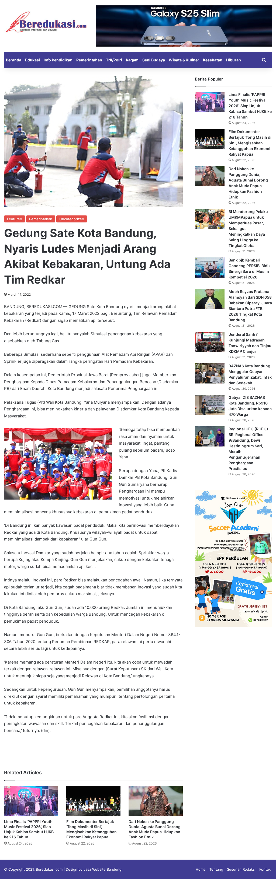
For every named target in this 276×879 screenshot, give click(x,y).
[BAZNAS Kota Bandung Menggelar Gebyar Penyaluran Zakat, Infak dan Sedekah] (210, 373)
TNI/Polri (114, 60)
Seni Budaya (153, 60)
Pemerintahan (89, 60)
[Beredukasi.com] (46, 22)
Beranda (13, 60)
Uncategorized (71, 219)
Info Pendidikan (58, 60)
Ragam (132, 60)
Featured (14, 219)
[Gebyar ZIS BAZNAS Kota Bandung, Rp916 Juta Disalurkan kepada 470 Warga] (210, 405)
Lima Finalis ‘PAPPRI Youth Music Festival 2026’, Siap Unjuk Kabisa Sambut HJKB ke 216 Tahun (250, 105)
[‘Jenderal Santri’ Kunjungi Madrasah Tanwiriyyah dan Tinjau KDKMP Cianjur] (210, 342)
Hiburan (233, 60)
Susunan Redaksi (241, 869)
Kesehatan (212, 60)
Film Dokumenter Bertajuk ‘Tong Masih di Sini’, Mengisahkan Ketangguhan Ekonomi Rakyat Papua (250, 142)
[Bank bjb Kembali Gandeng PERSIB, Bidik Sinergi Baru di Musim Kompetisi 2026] (210, 267)
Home (201, 869)
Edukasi (32, 60)
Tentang (216, 869)
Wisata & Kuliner (184, 60)
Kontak (265, 869)
